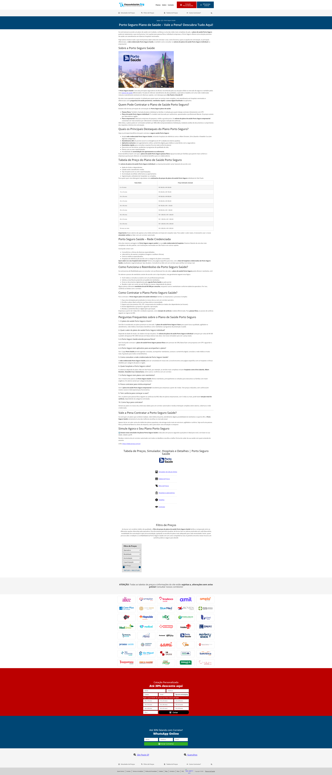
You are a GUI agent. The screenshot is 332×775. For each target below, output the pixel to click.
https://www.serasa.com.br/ (131, 444)
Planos (158, 5)
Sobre (164, 5)
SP (162, 20)
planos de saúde (127, 93)
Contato (171, 5)
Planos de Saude (210, 771)
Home (158, 20)
